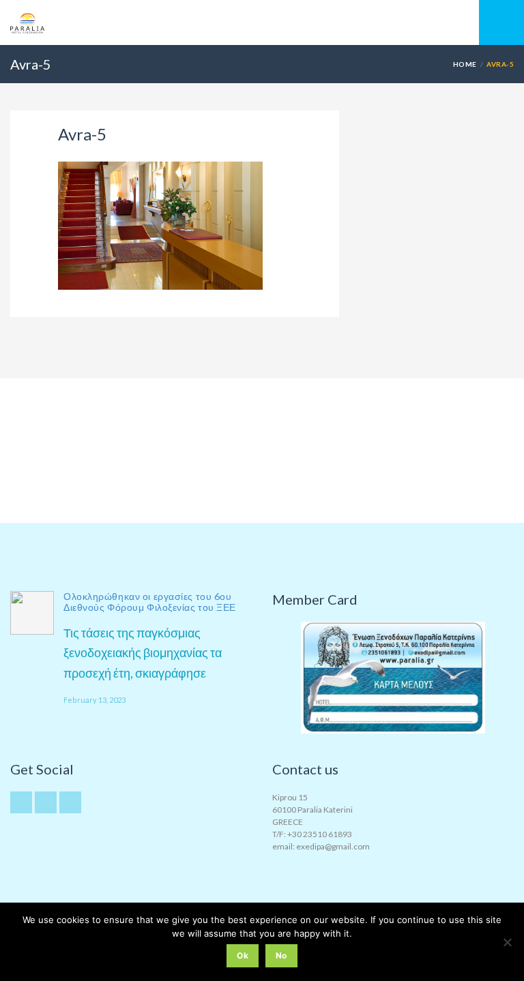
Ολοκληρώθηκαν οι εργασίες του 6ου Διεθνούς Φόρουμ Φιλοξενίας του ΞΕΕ (149, 601)
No (281, 955)
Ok (242, 955)
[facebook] (70, 802)
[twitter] (21, 802)
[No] (507, 942)
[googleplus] (46, 802)
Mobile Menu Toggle (501, 22)
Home (465, 64)
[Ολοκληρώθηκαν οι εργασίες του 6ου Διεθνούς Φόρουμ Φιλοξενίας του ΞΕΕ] (32, 613)
